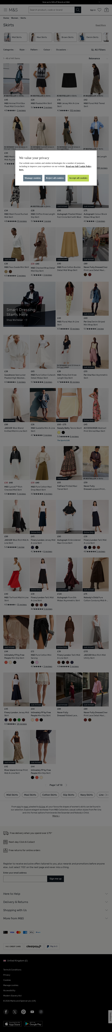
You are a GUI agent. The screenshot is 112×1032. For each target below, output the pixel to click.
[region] (56, 168)
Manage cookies (33, 178)
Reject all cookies (55, 178)
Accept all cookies (78, 178)
